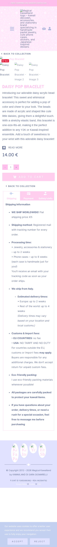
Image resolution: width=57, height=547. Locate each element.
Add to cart (31, 176)
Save (6, 61)
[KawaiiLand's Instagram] (24, 450)
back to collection (16, 53)
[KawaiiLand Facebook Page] (15, 452)
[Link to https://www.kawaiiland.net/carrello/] (44, 28)
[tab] (11, 195)
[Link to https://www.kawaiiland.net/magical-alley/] (49, 28)
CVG (39, 484)
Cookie (32, 484)
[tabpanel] (28, 315)
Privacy (19, 484)
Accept (17, 541)
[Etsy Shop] (42, 450)
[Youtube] (33, 448)
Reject (39, 541)
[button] (28, 147)
